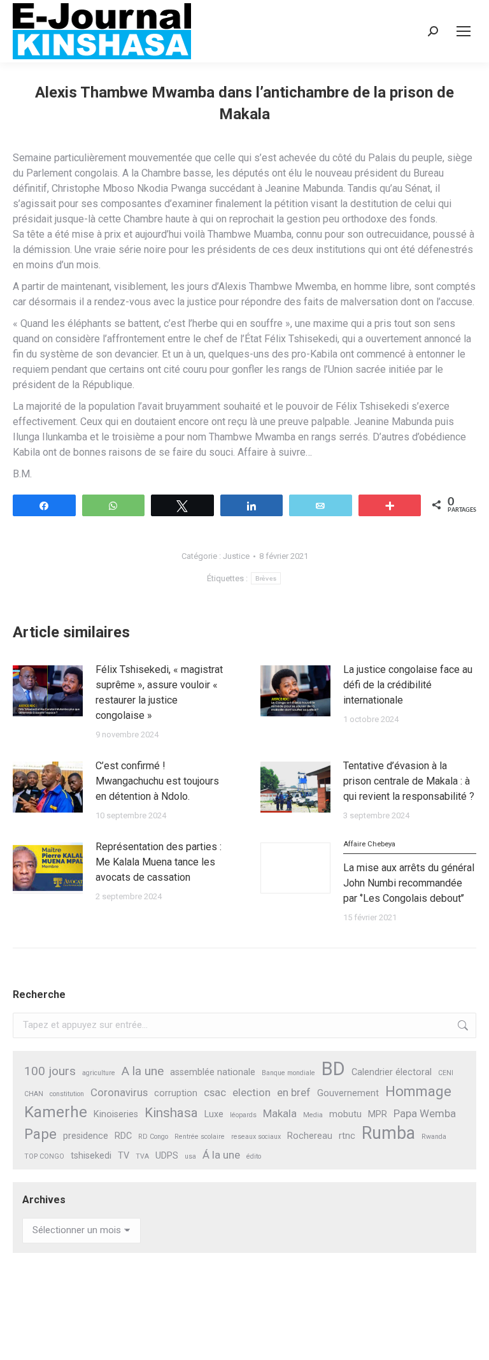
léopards (243, 1115)
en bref (294, 1092)
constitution (67, 1094)
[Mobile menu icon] (463, 31)
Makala (280, 1113)
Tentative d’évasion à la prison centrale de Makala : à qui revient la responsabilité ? (408, 781)
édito (253, 1156)
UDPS (166, 1155)
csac (215, 1092)
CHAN (33, 1094)
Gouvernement (348, 1093)
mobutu (345, 1114)
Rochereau (309, 1136)
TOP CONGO (44, 1156)
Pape (40, 1134)
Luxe (213, 1114)
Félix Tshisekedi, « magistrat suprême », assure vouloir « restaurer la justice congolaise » (159, 692)
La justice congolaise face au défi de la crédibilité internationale (407, 684)
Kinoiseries (116, 1114)
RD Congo (153, 1136)
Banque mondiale (288, 1073)
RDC (123, 1136)
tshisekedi (91, 1155)
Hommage (418, 1091)
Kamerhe (55, 1112)
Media (313, 1115)
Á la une (221, 1154)
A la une (143, 1071)
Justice (236, 556)
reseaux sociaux (256, 1136)
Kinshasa (171, 1112)
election (251, 1092)
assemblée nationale (212, 1072)
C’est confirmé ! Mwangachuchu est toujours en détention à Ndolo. (157, 781)
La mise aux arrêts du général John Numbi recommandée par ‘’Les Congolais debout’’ (408, 872)
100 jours (50, 1071)
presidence (85, 1136)
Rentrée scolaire (199, 1136)
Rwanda (434, 1136)
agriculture (98, 1073)
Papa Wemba (424, 1113)
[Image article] (48, 690)
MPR (377, 1114)
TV (123, 1155)
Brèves (266, 578)
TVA (142, 1156)
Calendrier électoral (391, 1072)
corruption (175, 1093)
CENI (445, 1073)
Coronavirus (119, 1092)
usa (190, 1156)
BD (333, 1069)
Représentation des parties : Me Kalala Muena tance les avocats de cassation (159, 862)
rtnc (347, 1136)
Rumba (388, 1133)
